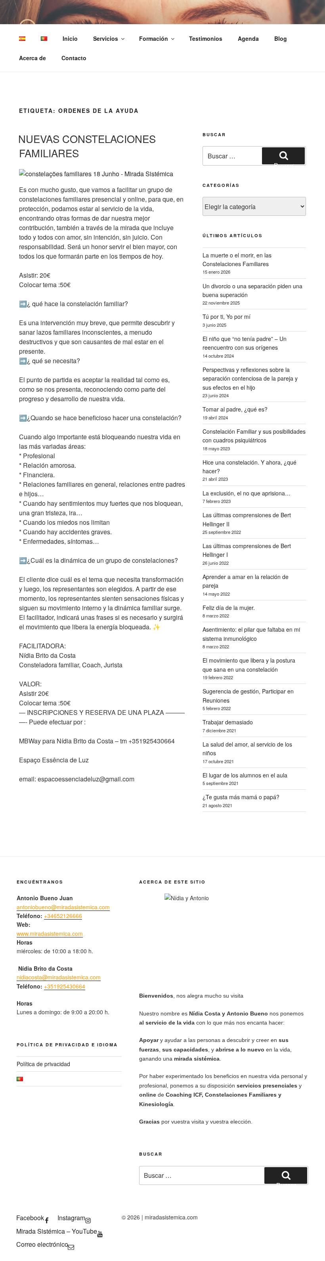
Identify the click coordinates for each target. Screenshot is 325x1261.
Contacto (73, 58)
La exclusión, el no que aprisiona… (247, 493)
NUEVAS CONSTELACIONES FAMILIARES (87, 145)
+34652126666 (63, 916)
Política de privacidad (43, 1064)
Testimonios (205, 38)
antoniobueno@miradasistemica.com (63, 907)
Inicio (70, 38)
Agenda (248, 38)
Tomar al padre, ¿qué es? (235, 409)
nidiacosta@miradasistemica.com (59, 977)
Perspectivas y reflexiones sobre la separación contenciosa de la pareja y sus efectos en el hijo (250, 378)
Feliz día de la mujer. (229, 607)
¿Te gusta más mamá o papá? (241, 797)
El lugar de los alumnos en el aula (245, 775)
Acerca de (32, 58)
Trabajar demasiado (228, 722)
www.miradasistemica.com (50, 933)
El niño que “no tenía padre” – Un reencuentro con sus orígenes (245, 343)
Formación (153, 38)
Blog (280, 38)
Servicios (105, 38)
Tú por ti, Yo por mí (226, 316)
